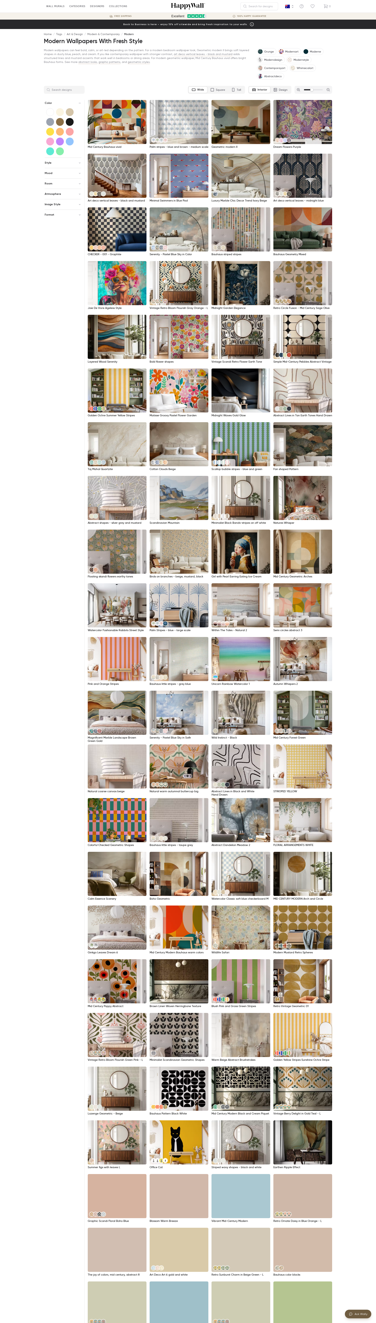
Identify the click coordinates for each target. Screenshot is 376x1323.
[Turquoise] (50, 151)
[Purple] (60, 141)
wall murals (55, 6)
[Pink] (50, 141)
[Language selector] (289, 6)
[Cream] (60, 112)
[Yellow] (50, 132)
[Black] (70, 122)
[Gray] (50, 122)
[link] (153, 140)
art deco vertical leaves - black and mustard (203, 54)
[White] (50, 112)
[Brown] (60, 122)
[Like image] (142, 104)
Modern (129, 34)
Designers (97, 6)
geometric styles (139, 62)
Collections (118, 6)
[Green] (60, 151)
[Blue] (70, 141)
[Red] (70, 132)
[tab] (198, 90)
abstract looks (87, 62)
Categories (77, 6)
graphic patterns (109, 62)
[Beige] (70, 112)
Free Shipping (123, 16)
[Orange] (60, 132)
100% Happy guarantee (251, 16)
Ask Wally (361, 1314)
